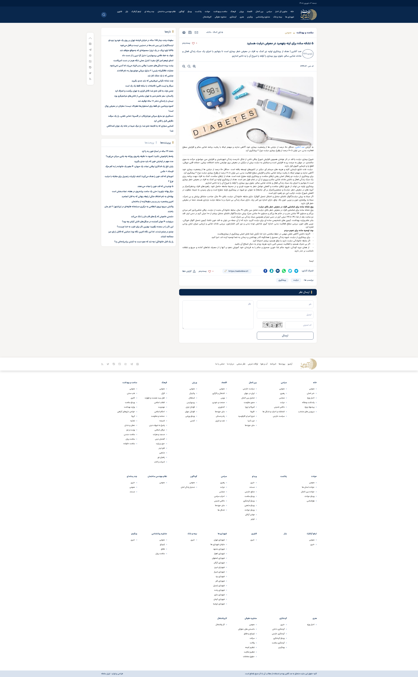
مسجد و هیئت (159, 434)
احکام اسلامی (159, 411)
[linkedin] (278, 271)
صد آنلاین (300, 147)
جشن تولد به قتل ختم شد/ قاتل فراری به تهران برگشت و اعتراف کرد (144, 91)
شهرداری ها (289, 17)
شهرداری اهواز (219, 553)
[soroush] (271, 271)
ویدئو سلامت (130, 402)
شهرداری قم (220, 581)
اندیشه (162, 420)
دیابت (296, 280)
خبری (252, 482)
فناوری (119, 11)
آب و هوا (263, 364)
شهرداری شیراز (219, 571)
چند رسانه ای (149, 11)
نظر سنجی (241, 364)
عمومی (288, 32)
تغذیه (132, 420)
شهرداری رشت (219, 590)
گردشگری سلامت (278, 642)
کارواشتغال (207, 17)
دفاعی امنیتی (279, 407)
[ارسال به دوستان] (196, 32)
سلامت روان (130, 439)
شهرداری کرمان (219, 599)
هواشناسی (310, 500)
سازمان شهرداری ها (217, 544)
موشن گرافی (250, 514)
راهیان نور (161, 457)
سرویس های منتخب (306, 411)
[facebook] (265, 271)
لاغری (133, 398)
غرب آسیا (251, 420)
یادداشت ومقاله (308, 402)
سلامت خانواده (129, 443)
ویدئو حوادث (309, 496)
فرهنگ (233, 11)
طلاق (163, 549)
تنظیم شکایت (249, 652)
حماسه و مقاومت (158, 416)
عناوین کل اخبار (281, 11)
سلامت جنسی (129, 434)
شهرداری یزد (220, 576)
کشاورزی (221, 407)
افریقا (252, 411)
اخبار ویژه (310, 398)
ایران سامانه (105, 673)
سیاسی (269, 11)
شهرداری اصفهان (218, 558)
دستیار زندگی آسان (188, 487)
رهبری (282, 393)
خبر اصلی (310, 393)
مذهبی (162, 452)
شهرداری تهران (219, 539)
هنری (242, 17)
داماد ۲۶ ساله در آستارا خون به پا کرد (157, 151)
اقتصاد (249, 11)
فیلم (253, 519)
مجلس (282, 398)
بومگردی (281, 647)
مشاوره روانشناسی (263, 17)
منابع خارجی (250, 491)
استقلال (192, 398)
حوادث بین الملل (307, 491)
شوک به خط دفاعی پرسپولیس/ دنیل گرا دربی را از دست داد (147, 55)
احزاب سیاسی (219, 496)
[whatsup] (284, 271)
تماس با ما (220, 364)
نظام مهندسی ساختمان (167, 11)
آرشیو (290, 364)
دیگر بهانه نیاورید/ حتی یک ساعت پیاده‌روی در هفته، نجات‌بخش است (142, 191)
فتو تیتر (162, 448)
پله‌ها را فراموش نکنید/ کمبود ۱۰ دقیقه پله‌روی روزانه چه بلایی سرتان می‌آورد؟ (139, 156)
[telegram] (296, 271)
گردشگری (233, 17)
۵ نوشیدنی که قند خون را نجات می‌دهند (155, 186)
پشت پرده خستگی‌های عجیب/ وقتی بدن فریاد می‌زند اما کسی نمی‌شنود (141, 65)
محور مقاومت (249, 402)
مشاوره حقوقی (220, 17)
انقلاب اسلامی (159, 402)
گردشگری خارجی (278, 633)
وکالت (252, 642)
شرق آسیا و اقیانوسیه (246, 416)
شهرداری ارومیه (219, 603)
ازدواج (162, 544)
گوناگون (181, 11)
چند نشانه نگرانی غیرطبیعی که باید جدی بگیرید (152, 81)
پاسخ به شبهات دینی (157, 425)
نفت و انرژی (220, 420)
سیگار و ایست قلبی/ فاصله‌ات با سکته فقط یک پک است (149, 86)
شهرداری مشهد (219, 549)
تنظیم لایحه (250, 647)
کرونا (133, 416)
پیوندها (282, 364)
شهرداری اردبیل (219, 585)
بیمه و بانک (277, 17)
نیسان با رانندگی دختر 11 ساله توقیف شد (155, 101)
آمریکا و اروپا (250, 407)
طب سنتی (131, 393)
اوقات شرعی (253, 364)
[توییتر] (90, 73)
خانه (292, 11)
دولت (282, 402)
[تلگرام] (90, 49)
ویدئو (190, 11)
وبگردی (250, 17)
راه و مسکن (220, 416)
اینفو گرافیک (136, 11)
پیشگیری (282, 280)
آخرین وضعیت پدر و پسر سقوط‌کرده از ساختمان (152, 201)
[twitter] (290, 271)
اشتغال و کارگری (218, 393)
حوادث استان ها (308, 487)
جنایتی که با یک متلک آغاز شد (160, 76)
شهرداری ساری (219, 594)
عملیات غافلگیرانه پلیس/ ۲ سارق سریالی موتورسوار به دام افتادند (145, 70)
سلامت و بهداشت (220, 11)
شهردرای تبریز (219, 567)
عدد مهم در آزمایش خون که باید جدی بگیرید (153, 161)
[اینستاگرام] (90, 43)
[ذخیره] (190, 32)
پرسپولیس (191, 402)
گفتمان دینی (160, 439)
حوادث (207, 11)
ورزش (241, 11)
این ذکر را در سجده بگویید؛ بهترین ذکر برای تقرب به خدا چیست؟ (145, 226)
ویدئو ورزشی (190, 416)
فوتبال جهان (190, 411)
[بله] (90, 67)
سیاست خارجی (279, 416)
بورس (223, 398)
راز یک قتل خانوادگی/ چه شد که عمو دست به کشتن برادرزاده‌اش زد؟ (143, 241)
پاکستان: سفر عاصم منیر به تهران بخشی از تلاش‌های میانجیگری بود (143, 96)
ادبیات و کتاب (159, 461)
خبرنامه (273, 364)
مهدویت (161, 407)
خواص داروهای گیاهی (126, 411)
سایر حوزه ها (250, 425)
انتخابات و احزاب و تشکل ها (274, 411)
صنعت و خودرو (218, 402)
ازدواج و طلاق (249, 633)
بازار (126, 11)
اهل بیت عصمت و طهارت (155, 398)
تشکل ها (221, 510)
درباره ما (230, 364)
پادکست (198, 11)
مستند (252, 487)
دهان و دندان (129, 425)
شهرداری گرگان (219, 562)
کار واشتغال (220, 624)
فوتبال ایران (190, 407)
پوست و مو (130, 429)
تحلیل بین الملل (248, 398)
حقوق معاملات (249, 656)
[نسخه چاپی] (183, 32)
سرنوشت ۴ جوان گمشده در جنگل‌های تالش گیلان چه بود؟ (147, 221)
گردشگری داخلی (278, 629)
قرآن (163, 393)
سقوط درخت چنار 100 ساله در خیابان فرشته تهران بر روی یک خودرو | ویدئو (140, 40)
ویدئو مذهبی (249, 505)
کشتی (192, 420)
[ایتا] (90, 61)
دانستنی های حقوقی (246, 629)
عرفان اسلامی (159, 429)
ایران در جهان (249, 393)
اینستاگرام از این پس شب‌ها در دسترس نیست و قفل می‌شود (146, 45)
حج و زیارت (160, 443)
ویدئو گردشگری (249, 500)
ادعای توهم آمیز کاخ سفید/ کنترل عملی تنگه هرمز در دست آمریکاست (143, 60)
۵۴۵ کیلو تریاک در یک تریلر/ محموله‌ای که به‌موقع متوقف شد (146, 50)
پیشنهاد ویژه (309, 407)
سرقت (252, 638)
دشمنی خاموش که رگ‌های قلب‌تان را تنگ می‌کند (152, 216)
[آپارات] (90, 55)
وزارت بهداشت (129, 407)
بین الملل (259, 11)
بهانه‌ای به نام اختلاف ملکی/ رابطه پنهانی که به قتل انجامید (147, 196)
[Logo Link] (308, 14)
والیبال (192, 393)
